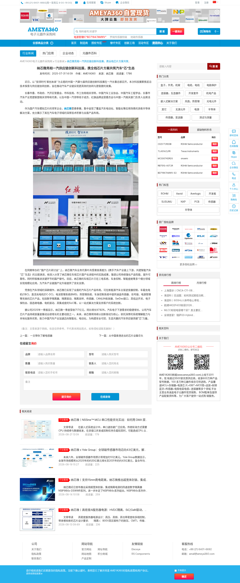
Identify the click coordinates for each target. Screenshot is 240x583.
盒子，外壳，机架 (170, 85)
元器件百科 (90, 53)
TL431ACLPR (164, 151)
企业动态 (68, 53)
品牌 (27, 354)
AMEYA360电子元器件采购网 (36, 61)
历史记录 (234, 210)
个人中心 (234, 189)
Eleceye (136, 549)
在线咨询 (105, 396)
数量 (27, 363)
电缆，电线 (193, 85)
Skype (234, 157)
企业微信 (234, 167)
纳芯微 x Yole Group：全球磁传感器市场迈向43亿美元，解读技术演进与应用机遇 (109, 450)
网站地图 (86, 553)
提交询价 (66, 396)
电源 (196, 109)
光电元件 (211, 101)
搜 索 (162, 31)
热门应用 (48, 53)
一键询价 (177, 31)
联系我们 (36, 558)
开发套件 (193, 93)
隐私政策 (36, 553)
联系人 (92, 363)
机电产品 (211, 93)
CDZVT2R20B (164, 144)
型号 (91, 354)
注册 (206, 2)
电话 (234, 178)
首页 (73, 43)
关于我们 (171, 43)
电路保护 (211, 85)
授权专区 (96, 43)
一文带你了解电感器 (41, 335)
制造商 (84, 43)
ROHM (164, 193)
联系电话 (30, 372)
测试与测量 (205, 117)
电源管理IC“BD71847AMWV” (90, 37)
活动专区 (143, 43)
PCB (196, 201)
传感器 (212, 201)
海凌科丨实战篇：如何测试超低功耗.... (185, 295)
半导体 (212, 109)
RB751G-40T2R (165, 165)
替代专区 (115, 43)
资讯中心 (157, 43)
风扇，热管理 (192, 101)
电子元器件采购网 (43, 34)
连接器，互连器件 (171, 93)
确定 (184, 576)
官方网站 (86, 549)
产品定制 (86, 558)
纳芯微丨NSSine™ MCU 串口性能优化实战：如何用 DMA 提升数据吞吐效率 (108, 419)
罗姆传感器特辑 (118, 37)
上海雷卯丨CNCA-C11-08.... (179, 290)
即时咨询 (234, 135)
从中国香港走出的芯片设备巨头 (126, 335)
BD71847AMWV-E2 (167, 173)
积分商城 (103, 553)
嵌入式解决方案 (169, 101)
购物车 (234, 200)
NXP (183, 201)
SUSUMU (166, 201)
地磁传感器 (137, 37)
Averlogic (195, 193)
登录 (197, 2)
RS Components (141, 553)
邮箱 (91, 372)
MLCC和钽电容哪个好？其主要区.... (183, 310)
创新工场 (129, 43)
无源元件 (180, 109)
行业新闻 (28, 53)
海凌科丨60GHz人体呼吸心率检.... (182, 300)
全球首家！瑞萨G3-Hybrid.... (179, 315)
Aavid (179, 193)
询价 (215, 144)
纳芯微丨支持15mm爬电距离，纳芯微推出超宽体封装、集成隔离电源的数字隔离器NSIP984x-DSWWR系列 (108, 480)
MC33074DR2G (165, 158)
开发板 (212, 193)
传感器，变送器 (174, 117)
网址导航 (103, 549)
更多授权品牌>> (188, 264)
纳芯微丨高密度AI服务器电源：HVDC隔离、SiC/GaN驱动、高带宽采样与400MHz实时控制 (109, 510)
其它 (164, 109)
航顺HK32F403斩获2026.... (179, 305)
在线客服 (234, 146)
